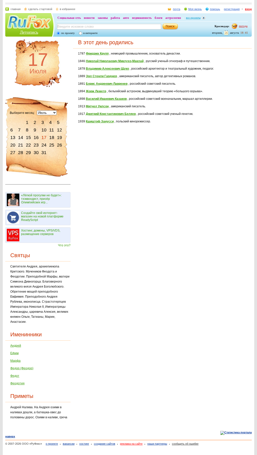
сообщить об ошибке (185, 443)
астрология (173, 18)
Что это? (64, 245)
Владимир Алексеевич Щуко (107, 68)
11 (51, 129)
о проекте (52, 443)
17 (43, 137)
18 (51, 137)
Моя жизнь (195, 9)
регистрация (232, 9)
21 (20, 145)
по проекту (68, 32)
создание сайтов (104, 443)
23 (36, 145)
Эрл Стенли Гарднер (101, 76)
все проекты (193, 17)
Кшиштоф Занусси (100, 121)
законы (103, 18)
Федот (14, 376)
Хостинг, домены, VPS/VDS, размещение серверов (40, 232)
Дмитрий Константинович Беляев (111, 114)
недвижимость (142, 18)
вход (248, 9)
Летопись (29, 32)
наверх (10, 436)
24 (43, 145)
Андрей (15, 345)
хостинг (84, 443)
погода (243, 25)
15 (28, 137)
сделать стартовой (40, 9)
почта (176, 9)
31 (43, 152)
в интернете (90, 32)
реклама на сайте (131, 443)
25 (51, 145)
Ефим (14, 353)
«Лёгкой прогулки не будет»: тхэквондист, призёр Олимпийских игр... (41, 199)
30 (36, 152)
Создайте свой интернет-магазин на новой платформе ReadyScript (42, 216)
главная (16, 9)
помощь (215, 9)
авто (126, 18)
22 (28, 145)
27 (12, 152)
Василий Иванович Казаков (106, 99)
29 (28, 152)
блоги (158, 18)
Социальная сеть (69, 18)
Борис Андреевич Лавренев (106, 83)
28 (20, 152)
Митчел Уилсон (97, 106)
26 (59, 145)
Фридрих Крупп (97, 53)
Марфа (15, 360)
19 (59, 137)
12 (59, 129)
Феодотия (17, 383)
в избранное (67, 9)
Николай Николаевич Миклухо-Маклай (115, 61)
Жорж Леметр (96, 91)
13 (12, 137)
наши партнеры (157, 443)
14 (20, 137)
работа (115, 18)
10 (43, 129)
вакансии (69, 443)
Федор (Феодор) (21, 368)
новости (89, 18)
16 (36, 137)
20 (12, 145)
